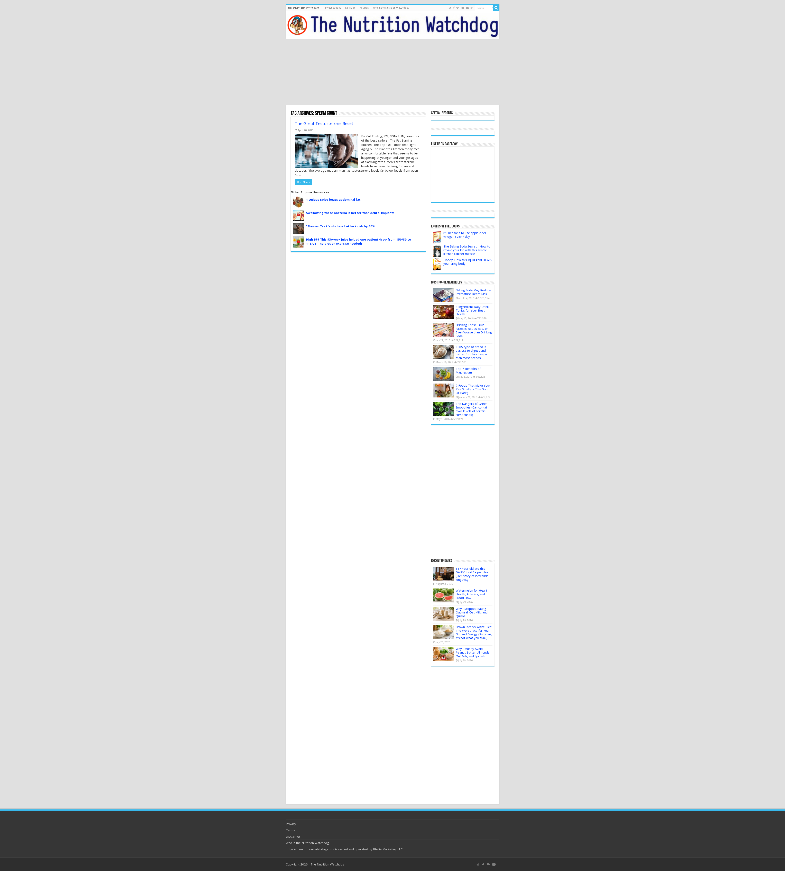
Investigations (333, 7)
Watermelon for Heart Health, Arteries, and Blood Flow (471, 594)
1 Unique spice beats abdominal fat (333, 199)
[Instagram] (471, 8)
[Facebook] (454, 8)
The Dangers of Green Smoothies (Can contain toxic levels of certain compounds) (472, 409)
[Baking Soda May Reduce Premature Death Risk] (443, 295)
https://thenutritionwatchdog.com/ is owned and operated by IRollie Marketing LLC (344, 849)
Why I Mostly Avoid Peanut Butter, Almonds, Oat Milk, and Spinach (473, 652)
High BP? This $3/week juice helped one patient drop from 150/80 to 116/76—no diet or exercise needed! (358, 241)
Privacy (291, 824)
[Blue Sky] (467, 8)
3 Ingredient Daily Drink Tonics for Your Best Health (472, 310)
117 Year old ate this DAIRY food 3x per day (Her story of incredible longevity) (472, 574)
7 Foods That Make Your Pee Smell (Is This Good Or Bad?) (473, 389)
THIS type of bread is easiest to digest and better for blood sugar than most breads (471, 352)
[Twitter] (457, 8)
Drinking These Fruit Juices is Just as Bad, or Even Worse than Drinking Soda (474, 330)
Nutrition (350, 7)
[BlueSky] (488, 864)
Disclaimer (293, 836)
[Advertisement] (392, 72)
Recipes (364, 7)
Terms (290, 830)
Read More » (303, 182)
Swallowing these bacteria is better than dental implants (350, 213)
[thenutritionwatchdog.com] (392, 25)
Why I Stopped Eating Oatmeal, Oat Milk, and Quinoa (472, 612)
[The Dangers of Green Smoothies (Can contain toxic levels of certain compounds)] (443, 409)
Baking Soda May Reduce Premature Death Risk (473, 292)
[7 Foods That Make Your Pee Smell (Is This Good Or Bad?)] (443, 390)
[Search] (496, 8)
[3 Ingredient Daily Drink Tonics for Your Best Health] (443, 312)
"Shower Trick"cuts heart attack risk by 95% (340, 226)
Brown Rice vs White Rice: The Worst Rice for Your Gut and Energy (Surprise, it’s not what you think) (474, 632)
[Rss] (450, 8)
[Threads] (463, 8)
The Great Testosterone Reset (324, 123)
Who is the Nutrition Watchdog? (391, 7)
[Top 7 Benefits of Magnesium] (443, 374)
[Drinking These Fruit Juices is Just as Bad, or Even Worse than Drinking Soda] (443, 330)
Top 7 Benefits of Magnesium (468, 370)
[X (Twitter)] (483, 864)
